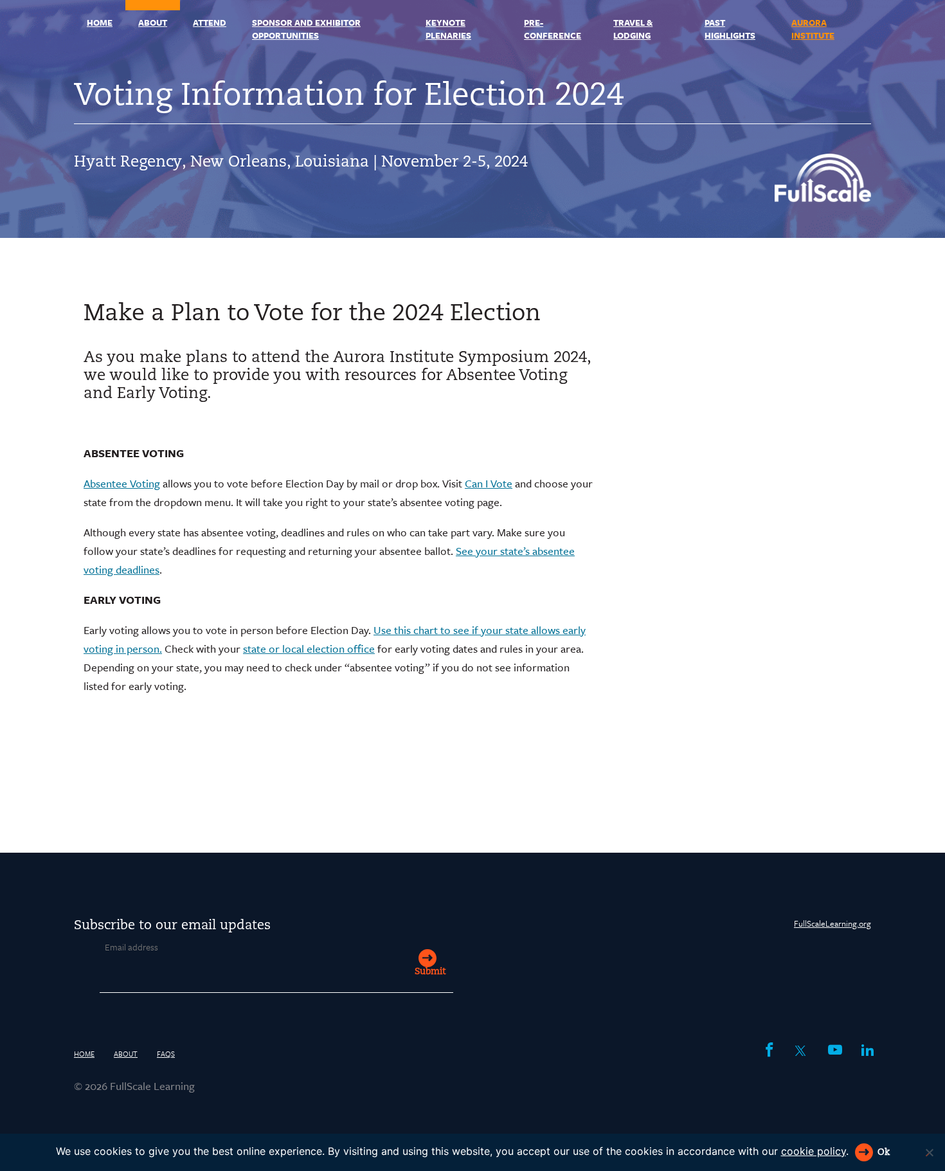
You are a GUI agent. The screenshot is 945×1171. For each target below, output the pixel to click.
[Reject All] (929, 1152)
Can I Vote (488, 483)
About (152, 22)
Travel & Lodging (632, 29)
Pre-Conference (552, 29)
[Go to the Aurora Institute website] (823, 198)
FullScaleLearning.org (832, 923)
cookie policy (813, 1151)
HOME (100, 22)
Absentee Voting (122, 483)
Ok (884, 1152)
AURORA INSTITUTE (812, 29)
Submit (430, 972)
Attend (209, 22)
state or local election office (309, 648)
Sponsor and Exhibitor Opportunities (306, 29)
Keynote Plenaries (448, 29)
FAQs (166, 1053)
